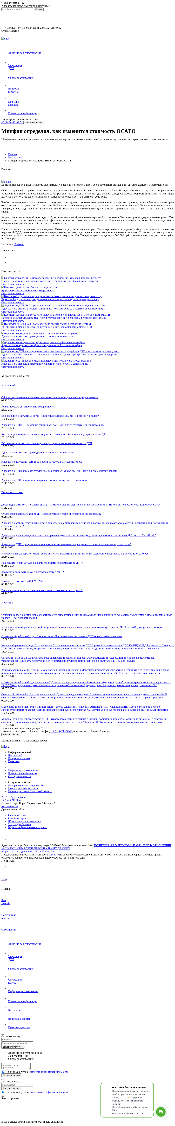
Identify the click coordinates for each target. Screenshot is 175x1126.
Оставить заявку (11, 1075)
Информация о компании (23, 770)
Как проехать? (9, 806)
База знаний (8, 385)
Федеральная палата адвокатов (26, 785)
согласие (54, 854)
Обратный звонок (34, 122)
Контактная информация (22, 773)
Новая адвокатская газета (23, 788)
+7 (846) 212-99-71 (12, 122)
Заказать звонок (11, 734)
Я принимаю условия (37, 1071)
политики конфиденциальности (50, 1071)
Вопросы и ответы (12, 492)
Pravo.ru (19, 244)
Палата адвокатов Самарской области (30, 791)
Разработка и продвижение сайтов (28, 851)
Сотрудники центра (19, 776)
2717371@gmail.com (13, 797)
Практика (7, 602)
